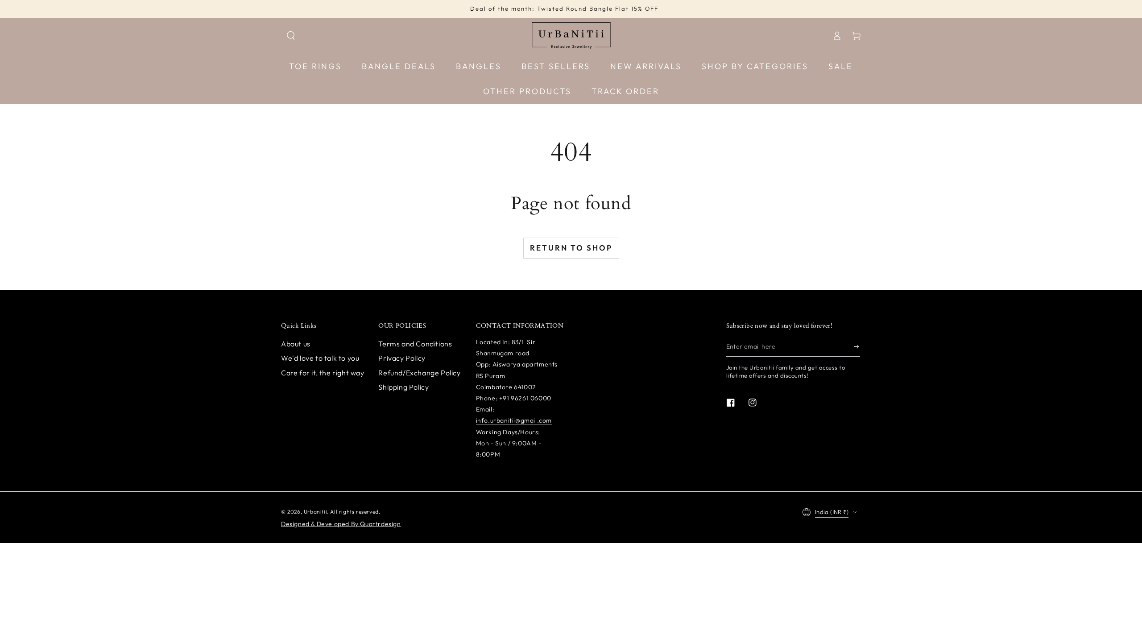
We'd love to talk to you (320, 358)
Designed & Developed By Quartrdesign (341, 524)
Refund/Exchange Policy (419, 372)
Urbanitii (315, 511)
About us (295, 343)
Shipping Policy (403, 387)
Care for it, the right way (322, 372)
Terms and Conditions (415, 343)
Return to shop (571, 247)
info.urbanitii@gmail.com (514, 420)
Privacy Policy (401, 358)
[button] (291, 35)
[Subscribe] (857, 346)
